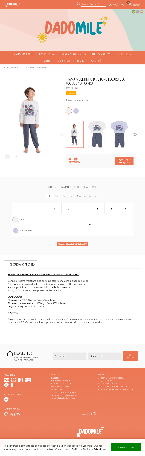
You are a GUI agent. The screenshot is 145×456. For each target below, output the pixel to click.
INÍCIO (6, 67)
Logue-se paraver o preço (124, 161)
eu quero (130, 356)
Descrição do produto (22, 264)
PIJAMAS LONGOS (28, 67)
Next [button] (135, 134)
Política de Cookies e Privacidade (89, 449)
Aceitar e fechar (126, 447)
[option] (77, 134)
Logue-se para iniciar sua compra (73, 244)
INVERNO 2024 (42, 67)
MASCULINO (15, 67)
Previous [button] (62, 134)
